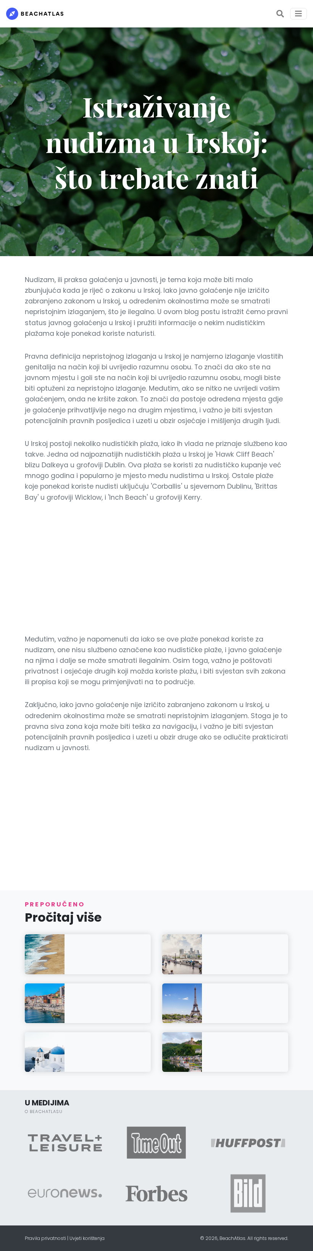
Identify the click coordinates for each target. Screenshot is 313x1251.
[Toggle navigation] (298, 13)
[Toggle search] (280, 14)
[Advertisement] (156, 568)
